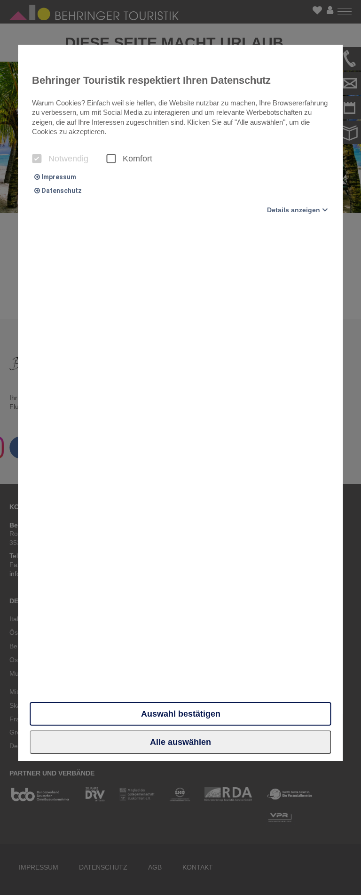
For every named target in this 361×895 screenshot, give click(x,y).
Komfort (137, 158)
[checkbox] (36, 158)
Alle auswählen (180, 742)
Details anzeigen (293, 210)
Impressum (58, 177)
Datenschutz (61, 190)
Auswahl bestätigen (180, 714)
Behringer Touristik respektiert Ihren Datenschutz (151, 80)
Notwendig (68, 158)
